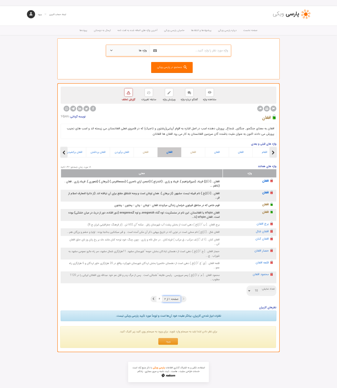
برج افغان (263, 223)
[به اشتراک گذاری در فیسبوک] (93, 109)
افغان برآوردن (122, 152)
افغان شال (262, 231)
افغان (145, 152)
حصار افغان (262, 250)
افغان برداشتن (98, 152)
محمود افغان (261, 274)
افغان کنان (262, 238)
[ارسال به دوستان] (260, 109)
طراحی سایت (185, 371)
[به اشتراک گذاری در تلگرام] (73, 109)
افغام (264, 152)
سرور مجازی (151, 371)
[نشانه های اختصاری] (273, 109)
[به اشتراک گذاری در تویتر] (86, 109)
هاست (174, 371)
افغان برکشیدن (74, 152)
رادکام (140, 371)
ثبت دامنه (164, 371)
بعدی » (153, 299)
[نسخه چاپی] (267, 109)
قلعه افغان (262, 262)
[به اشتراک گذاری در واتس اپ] (66, 109)
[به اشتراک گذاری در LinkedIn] (80, 109)
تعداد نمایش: (268, 289)
